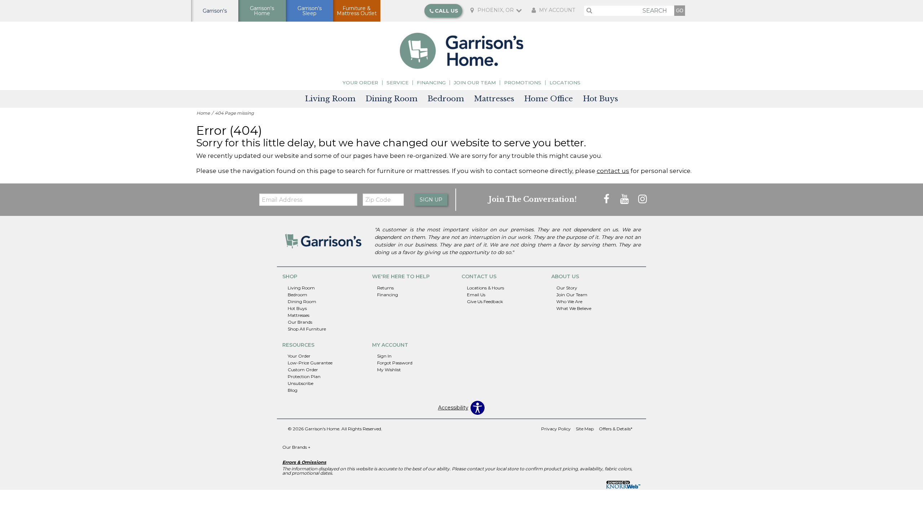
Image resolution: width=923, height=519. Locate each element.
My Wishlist (389, 369)
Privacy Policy (556, 428)
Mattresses (494, 98)
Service (397, 82)
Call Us (446, 11)
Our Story (566, 287)
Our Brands (300, 321)
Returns (385, 287)
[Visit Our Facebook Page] (607, 199)
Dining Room (392, 98)
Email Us (476, 294)
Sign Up (431, 199)
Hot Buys (600, 98)
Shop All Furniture (307, 328)
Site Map (585, 428)
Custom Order (303, 369)
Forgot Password (394, 362)
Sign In (384, 356)
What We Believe (573, 308)
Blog (292, 390)
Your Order (360, 82)
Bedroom (446, 98)
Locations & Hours (485, 287)
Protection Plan (304, 376)
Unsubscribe (300, 383)
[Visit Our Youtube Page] (625, 199)
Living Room (330, 98)
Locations (564, 82)
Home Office (548, 98)
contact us (613, 170)
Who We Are (569, 301)
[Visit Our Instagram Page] (642, 199)
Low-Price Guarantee (310, 362)
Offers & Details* (615, 428)
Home (203, 113)
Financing (431, 82)
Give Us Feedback (485, 301)
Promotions (522, 82)
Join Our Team (475, 82)
